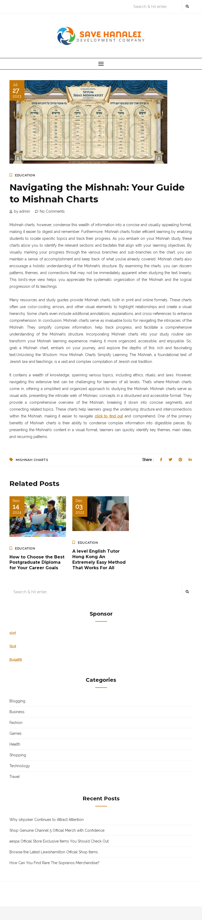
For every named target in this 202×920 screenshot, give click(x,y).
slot (12, 633)
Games (15, 733)
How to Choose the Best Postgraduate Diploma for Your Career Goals (36, 562)
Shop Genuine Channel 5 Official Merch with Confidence (56, 830)
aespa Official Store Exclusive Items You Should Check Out (59, 841)
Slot (12, 646)
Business (16, 712)
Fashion (15, 723)
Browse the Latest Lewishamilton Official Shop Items (53, 852)
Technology (19, 766)
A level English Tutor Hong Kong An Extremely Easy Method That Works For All (99, 559)
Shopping (17, 755)
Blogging (17, 701)
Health (14, 744)
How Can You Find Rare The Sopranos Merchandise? (54, 863)
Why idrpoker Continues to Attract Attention (46, 819)
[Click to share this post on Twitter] (170, 459)
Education (25, 175)
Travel (14, 777)
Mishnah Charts (32, 460)
